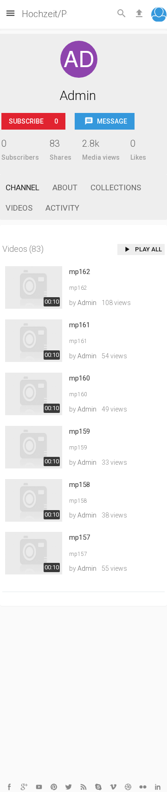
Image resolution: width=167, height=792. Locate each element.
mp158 (79, 484)
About (64, 187)
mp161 (79, 325)
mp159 (79, 431)
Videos (19, 207)
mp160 (79, 378)
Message (111, 121)
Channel (22, 187)
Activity (62, 207)
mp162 (79, 272)
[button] (159, 15)
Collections (115, 187)
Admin (86, 302)
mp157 (79, 537)
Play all (148, 249)
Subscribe (33, 121)
